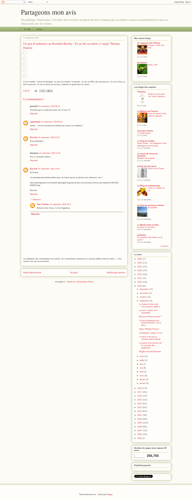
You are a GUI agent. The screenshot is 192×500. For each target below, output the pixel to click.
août (142, 356)
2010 (139, 419)
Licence (39, 29)
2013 (139, 407)
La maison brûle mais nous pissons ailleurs (149, 305)
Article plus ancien (116, 272)
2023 (139, 270)
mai (142, 368)
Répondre (34, 114)
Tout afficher (164, 246)
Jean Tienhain (43, 204)
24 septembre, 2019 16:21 (60, 204)
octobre (143, 297)
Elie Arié (33, 137)
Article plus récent (32, 272)
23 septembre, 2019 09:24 (49, 106)
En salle (27, 29)
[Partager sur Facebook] (48, 90)
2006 (139, 434)
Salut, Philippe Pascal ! (149, 329)
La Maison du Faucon (147, 111)
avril (142, 372)
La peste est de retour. (146, 227)
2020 (139, 282)
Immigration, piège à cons (150, 333)
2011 (139, 415)
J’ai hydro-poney (144, 133)
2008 (139, 427)
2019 (139, 286)
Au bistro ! (142, 62)
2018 (139, 388)
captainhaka (35, 122)
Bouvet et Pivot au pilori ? (150, 316)
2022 (139, 274)
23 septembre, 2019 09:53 (51, 122)
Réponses (37, 199)
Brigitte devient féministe (150, 351)
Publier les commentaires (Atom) (80, 282)
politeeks (141, 235)
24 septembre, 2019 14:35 (48, 169)
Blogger (110, 494)
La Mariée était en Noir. (148, 225)
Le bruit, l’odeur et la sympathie (148, 311)
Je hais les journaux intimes (150, 205)
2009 (139, 423)
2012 (139, 411)
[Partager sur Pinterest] (51, 90)
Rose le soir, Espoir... (156, 168)
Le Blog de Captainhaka (148, 185)
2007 (139, 430)
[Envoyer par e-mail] (40, 90)
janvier (143, 383)
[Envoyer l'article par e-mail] (35, 91)
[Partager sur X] (46, 90)
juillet (142, 360)
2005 (139, 438)
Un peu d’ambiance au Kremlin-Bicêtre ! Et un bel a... (150, 322)
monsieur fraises (145, 131)
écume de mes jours (146, 166)
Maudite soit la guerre (146, 158)
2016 (139, 396)
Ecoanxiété (152, 207)
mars (142, 375)
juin (141, 364)
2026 (139, 259)
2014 (139, 403)
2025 (139, 263)
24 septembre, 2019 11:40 (49, 153)
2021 (139, 278)
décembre (144, 289)
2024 (139, 266)
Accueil (74, 272)
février (143, 379)
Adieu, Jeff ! (153, 65)
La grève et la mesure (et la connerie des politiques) (150, 345)
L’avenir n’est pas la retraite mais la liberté (150, 338)
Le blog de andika (145, 141)
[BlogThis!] (43, 90)
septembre (145, 301)
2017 (139, 392)
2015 (139, 400)
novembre (144, 293)
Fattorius (141, 92)
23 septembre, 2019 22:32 (48, 137)
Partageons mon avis (48, 11)
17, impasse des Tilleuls (148, 43)
